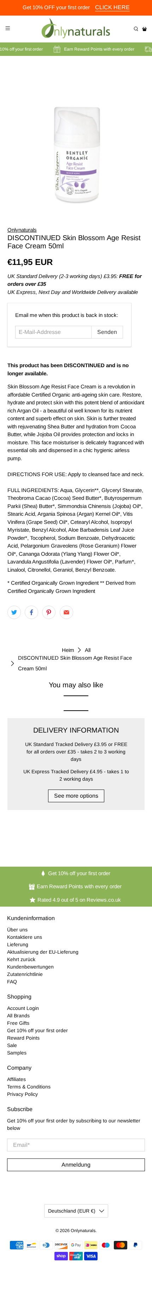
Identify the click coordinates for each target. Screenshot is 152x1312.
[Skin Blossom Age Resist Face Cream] (76, 136)
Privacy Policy (22, 1094)
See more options (76, 796)
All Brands (18, 1015)
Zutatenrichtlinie (25, 974)
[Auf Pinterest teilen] (48, 612)
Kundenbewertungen (30, 967)
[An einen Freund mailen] (66, 612)
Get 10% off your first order (37, 1030)
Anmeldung (76, 1165)
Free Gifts (18, 1023)
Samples (17, 1053)
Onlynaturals (22, 230)
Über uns (17, 929)
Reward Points (23, 1038)
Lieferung (17, 944)
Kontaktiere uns (24, 937)
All (87, 650)
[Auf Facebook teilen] (31, 612)
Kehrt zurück (21, 959)
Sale (12, 1045)
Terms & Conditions (29, 1087)
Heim (68, 650)
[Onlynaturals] (76, 29)
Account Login (23, 1008)
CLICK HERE (112, 7)
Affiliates (16, 1079)
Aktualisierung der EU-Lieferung (42, 952)
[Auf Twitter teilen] (14, 612)
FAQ (12, 981)
